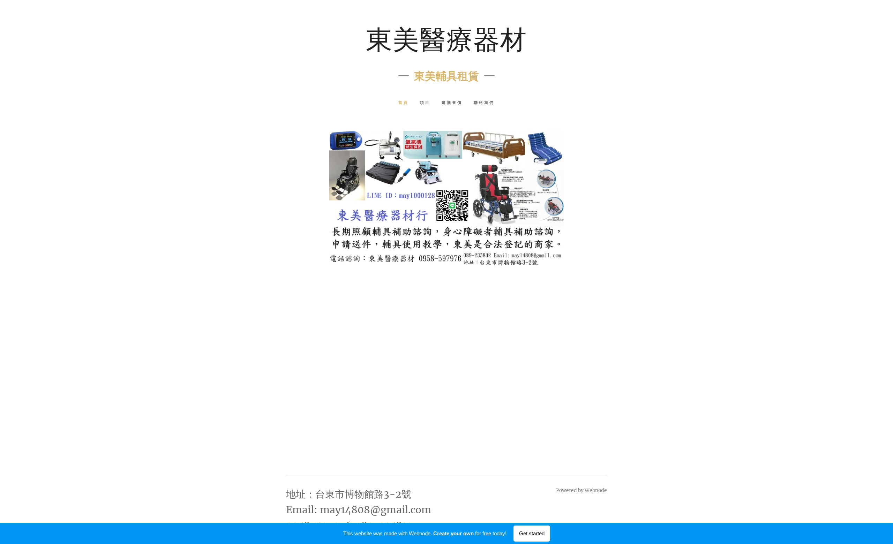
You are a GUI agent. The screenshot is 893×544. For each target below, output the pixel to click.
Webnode (596, 490)
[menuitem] (406, 103)
